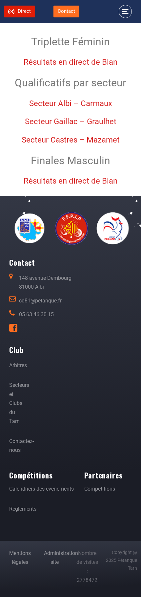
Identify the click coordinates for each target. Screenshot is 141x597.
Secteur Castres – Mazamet (71, 139)
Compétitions (99, 489)
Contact (66, 11)
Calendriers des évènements (41, 489)
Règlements (22, 509)
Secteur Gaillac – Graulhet (70, 121)
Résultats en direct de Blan (70, 181)
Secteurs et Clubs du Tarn (19, 403)
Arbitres (18, 365)
